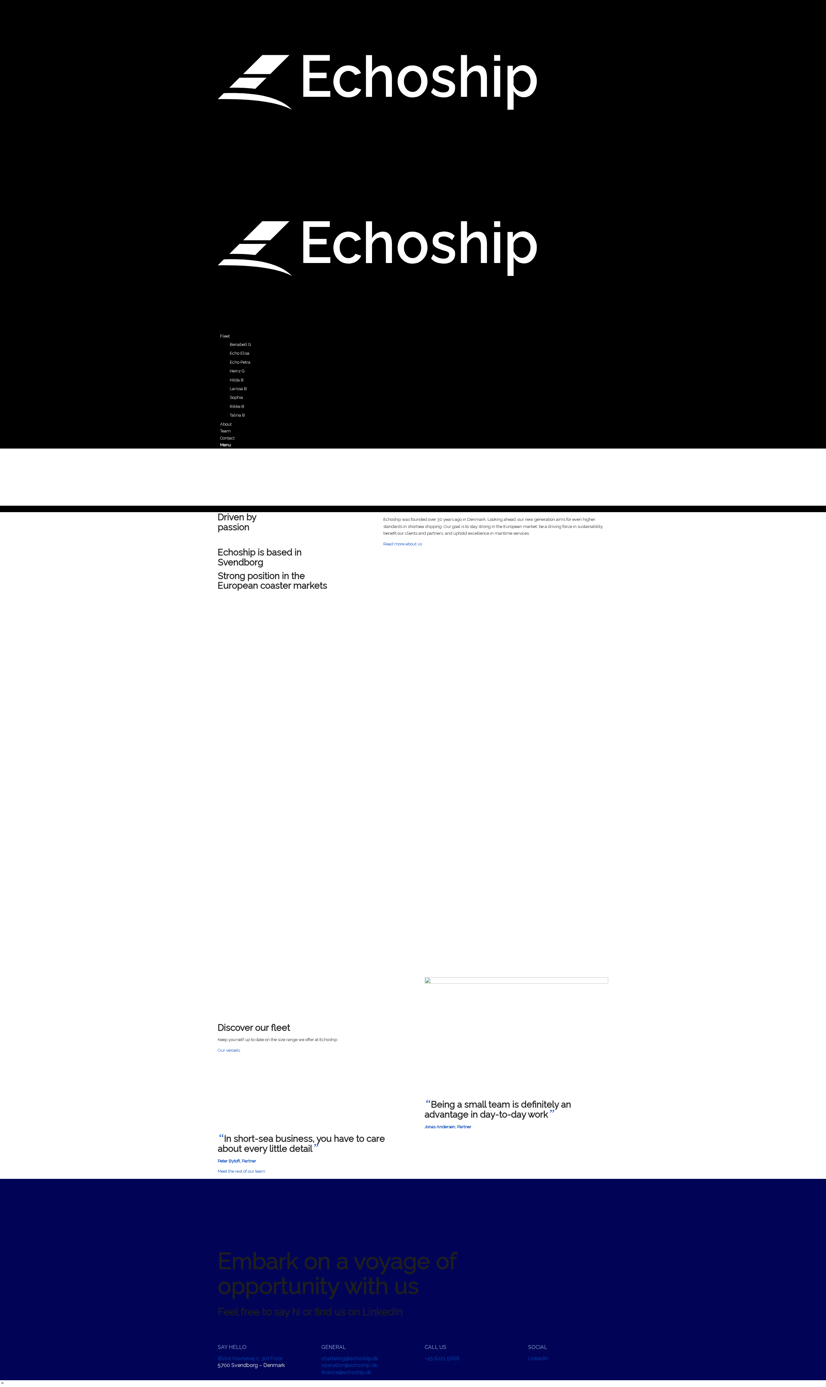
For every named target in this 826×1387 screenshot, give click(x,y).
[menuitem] (414, 376)
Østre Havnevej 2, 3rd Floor (250, 1358)
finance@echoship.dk (346, 1372)
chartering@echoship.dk (349, 1358)
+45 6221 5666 (442, 1358)
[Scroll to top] (2, 1383)
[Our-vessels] (516, 982)
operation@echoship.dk (349, 1365)
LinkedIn (538, 1358)
